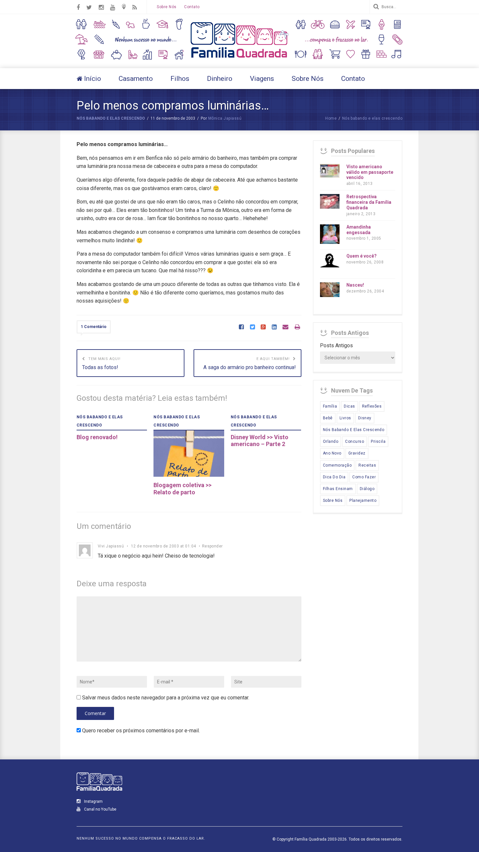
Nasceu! (355, 285)
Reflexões (372, 406)
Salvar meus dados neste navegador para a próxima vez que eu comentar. (165, 698)
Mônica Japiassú (224, 118)
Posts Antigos (336, 345)
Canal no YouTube (99, 809)
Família (330, 406)
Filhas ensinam (338, 488)
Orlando (330, 441)
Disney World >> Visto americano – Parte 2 (259, 441)
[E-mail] (285, 327)
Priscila (378, 441)
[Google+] (263, 327)
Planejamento (362, 500)
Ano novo (332, 453)
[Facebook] (241, 327)
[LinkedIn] (274, 327)
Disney (364, 418)
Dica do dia (334, 477)
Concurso (354, 441)
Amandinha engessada (358, 229)
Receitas (367, 465)
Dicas (349, 406)
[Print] (297, 327)
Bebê (328, 418)
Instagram (93, 801)
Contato (191, 7)
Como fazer (364, 477)
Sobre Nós (166, 7)
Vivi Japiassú (111, 546)
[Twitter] (252, 327)
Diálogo (367, 488)
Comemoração (337, 465)
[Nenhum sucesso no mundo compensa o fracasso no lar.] (239, 58)
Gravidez (357, 453)
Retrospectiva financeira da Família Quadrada (368, 202)
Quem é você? (361, 256)
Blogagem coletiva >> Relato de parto (182, 489)
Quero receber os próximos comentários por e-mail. (141, 730)
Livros (345, 418)
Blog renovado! (97, 437)
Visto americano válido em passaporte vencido (369, 172)
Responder (212, 546)
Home (331, 118)
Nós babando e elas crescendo (111, 118)
